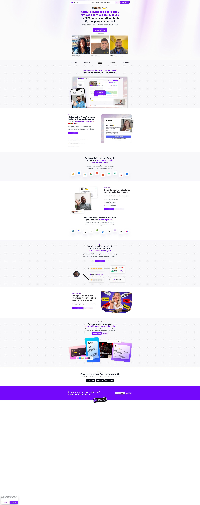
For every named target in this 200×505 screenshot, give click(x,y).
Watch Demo (100, 92)
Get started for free (100, 30)
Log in (117, 2)
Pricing (101, 2)
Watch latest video (88, 308)
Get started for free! (124, 2)
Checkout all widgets (119, 208)
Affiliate (108, 2)
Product (92, 2)
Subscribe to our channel (78, 308)
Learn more (105, 333)
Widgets (97, 2)
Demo (105, 2)
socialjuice (75, 2)
